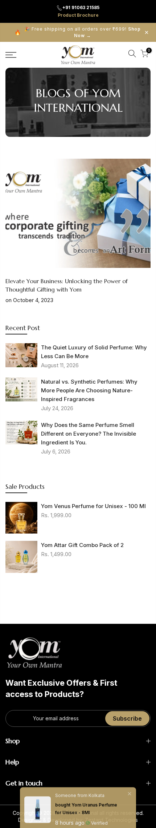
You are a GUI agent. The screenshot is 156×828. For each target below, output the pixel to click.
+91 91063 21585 (80, 7)
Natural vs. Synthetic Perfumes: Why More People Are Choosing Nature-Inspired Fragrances (89, 390)
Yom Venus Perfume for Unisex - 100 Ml (93, 506)
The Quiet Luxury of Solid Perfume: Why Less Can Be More (94, 352)
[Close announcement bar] (146, 32)
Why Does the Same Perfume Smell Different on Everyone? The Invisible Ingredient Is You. (88, 433)
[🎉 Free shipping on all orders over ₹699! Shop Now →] (78, 32)
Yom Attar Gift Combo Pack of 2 (82, 545)
